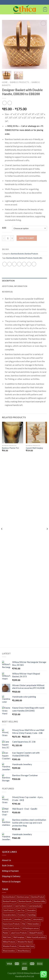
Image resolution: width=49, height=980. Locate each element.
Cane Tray (20, 910)
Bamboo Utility (39, 901)
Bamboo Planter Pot (10, 448)
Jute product (37, 919)
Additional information (14, 286)
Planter (5, 933)
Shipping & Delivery (11, 876)
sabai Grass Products (19, 933)
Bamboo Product (37, 897)
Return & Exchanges (11, 881)
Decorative (31, 910)
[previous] (6, 44)
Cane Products (8, 910)
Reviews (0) (7, 292)
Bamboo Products (19, 82)
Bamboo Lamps (23, 897)
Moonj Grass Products (11, 928)
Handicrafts (37, 258)
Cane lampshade (34, 906)
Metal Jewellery (34, 924)
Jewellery (18, 919)
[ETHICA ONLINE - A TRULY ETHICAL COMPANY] (24, 9)
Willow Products (9, 942)
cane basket (7, 906)
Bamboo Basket (12, 258)
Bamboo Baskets (17, 254)
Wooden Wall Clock (26, 946)
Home (4, 82)
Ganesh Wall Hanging (34, 448)
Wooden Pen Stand (25, 942)
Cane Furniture (20, 906)
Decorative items (9, 915)
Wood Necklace (24, 951)
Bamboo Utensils (25, 901)
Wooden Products (10, 946)
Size (4, 228)
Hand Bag (31, 915)
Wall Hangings (18, 937)
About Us (6, 860)
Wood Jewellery (9, 951)
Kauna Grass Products (11, 924)
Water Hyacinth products (36, 937)
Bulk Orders (7, 865)
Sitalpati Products (35, 933)
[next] (42, 44)
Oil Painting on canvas (30, 928)
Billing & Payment (10, 870)
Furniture (21, 915)
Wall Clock (7, 937)
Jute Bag (27, 919)
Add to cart (26, 238)
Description (8, 281)
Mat (23, 924)
